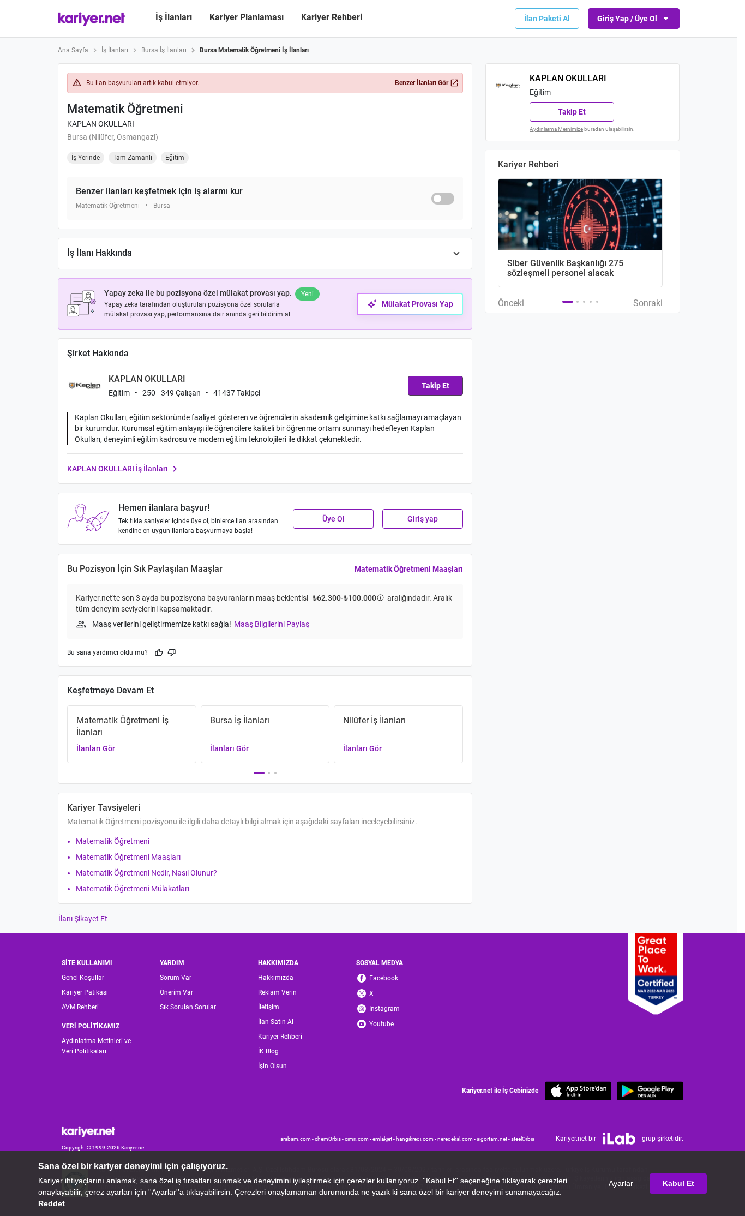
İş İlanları (173, 17)
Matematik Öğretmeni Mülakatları (132, 888)
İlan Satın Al (275, 1022)
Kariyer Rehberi (280, 1036)
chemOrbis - (330, 1138)
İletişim (268, 1007)
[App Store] (578, 1090)
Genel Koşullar (83, 977)
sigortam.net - (494, 1138)
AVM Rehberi (80, 1007)
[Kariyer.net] (104, 1130)
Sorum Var (175, 977)
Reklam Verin (277, 992)
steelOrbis (522, 1138)
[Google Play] (650, 1090)
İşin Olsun (272, 1066)
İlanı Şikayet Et (82, 918)
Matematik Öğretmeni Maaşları (409, 569)
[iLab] (619, 1139)
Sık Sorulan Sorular (188, 1007)
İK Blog (268, 1051)
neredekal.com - (457, 1138)
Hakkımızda (275, 977)
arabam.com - (297, 1138)
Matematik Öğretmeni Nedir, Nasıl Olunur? (146, 872)
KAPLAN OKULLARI (100, 123)
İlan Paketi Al (547, 18)
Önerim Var (176, 992)
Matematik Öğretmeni (112, 841)
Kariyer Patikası (85, 992)
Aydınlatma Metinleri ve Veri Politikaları (96, 1046)
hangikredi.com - (416, 1138)
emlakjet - (384, 1138)
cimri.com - (358, 1138)
